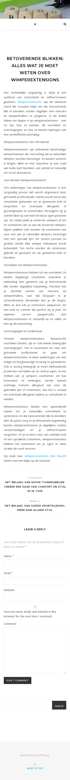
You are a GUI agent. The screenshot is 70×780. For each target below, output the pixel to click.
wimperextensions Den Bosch (45, 456)
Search (59, 706)
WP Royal (43, 755)
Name (9, 556)
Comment (10, 623)
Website (9, 590)
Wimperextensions (30, 102)
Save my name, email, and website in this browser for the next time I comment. (30, 614)
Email (8, 573)
